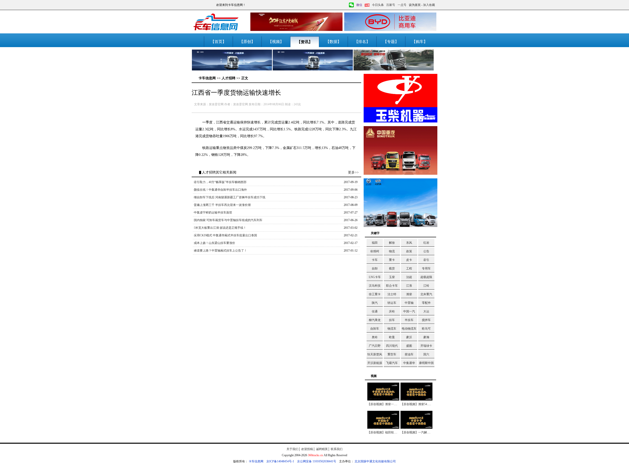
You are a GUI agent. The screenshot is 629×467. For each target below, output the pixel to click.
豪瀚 (426, 337)
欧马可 (426, 328)
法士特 (391, 294)
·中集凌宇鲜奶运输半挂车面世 (212, 212)
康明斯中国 (426, 363)
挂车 (392, 320)
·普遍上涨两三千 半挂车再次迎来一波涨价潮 (222, 205)
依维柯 (374, 251)
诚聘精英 (322, 449)
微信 (359, 5)
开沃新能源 (374, 363)
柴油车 (409, 354)
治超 (409, 277)
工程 (409, 268)
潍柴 (409, 294)
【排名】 (362, 42)
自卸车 (374, 328)
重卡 (392, 260)
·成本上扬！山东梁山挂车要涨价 (214, 243)
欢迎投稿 (307, 449)
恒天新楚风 (374, 354)
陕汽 (375, 303)
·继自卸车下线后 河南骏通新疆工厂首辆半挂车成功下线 (229, 197)
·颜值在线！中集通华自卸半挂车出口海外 (220, 189)
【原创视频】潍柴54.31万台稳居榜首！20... (428, 404)
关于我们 (292, 449)
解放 (392, 242)
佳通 (375, 311)
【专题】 (391, 42)
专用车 (426, 268)
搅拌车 (426, 320)
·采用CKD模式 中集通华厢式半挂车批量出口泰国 (225, 235)
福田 (375, 242)
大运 (426, 311)
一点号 (402, 5)
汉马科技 (375, 285)
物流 (392, 251)
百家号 (390, 5)
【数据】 (333, 42)
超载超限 (426, 277)
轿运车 (391, 303)
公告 (426, 251)
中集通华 (409, 363)
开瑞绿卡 (426, 345)
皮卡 (409, 260)
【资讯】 (305, 42)
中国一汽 (409, 311)
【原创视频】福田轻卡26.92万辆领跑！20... (395, 432)
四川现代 (392, 345)
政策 (409, 251)
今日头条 (378, 5)
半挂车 (409, 320)
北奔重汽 (426, 294)
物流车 (391, 328)
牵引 (426, 260)
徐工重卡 (375, 294)
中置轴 (409, 303)
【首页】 (218, 42)
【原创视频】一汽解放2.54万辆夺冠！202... (428, 432)
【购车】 (420, 42)
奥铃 (375, 337)
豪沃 (409, 337)
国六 (426, 354)
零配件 (426, 303)
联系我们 (337, 449)
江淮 (409, 285)
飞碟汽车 (392, 363)
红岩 (426, 242)
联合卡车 (392, 285)
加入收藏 (429, 5)
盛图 (409, 345)
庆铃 (392, 311)
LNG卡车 (375, 277)
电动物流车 (409, 328)
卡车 (375, 260)
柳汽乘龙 (375, 320)
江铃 (426, 285)
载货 (392, 268)
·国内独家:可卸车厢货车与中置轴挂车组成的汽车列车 (227, 220)
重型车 (391, 354)
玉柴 (392, 277)
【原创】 (247, 42)
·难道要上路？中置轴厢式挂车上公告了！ (220, 250)
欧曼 (392, 337)
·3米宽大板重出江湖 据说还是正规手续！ (219, 227)
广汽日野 (375, 345)
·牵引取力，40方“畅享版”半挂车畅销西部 (219, 182)
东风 (409, 242)
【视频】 (276, 42)
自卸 (375, 268)
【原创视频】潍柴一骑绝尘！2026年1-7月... (395, 404)
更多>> (353, 172)
